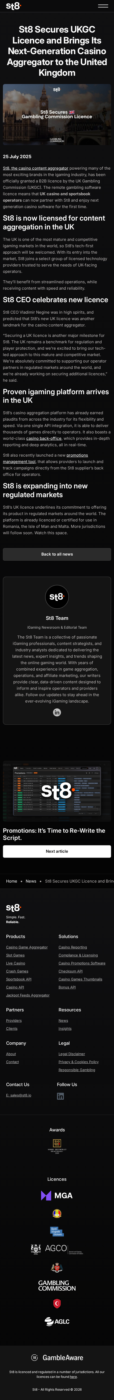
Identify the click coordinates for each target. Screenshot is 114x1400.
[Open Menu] (103, 6)
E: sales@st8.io (18, 1095)
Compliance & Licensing (78, 955)
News (31, 881)
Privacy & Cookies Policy (79, 1062)
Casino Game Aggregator (27, 947)
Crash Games (17, 971)
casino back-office (44, 438)
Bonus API (67, 987)
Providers (14, 1020)
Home (11, 881)
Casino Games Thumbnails (80, 979)
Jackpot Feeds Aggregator (28, 995)
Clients (11, 1028)
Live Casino (15, 963)
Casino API (15, 987)
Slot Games (15, 955)
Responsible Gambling (77, 1070)
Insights (65, 1028)
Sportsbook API (19, 979)
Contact (12, 1062)
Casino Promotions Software (82, 963)
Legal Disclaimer (72, 1054)
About (11, 1054)
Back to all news (57, 554)
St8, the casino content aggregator (35, 168)
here (73, 1377)
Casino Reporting (73, 947)
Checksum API (71, 971)
